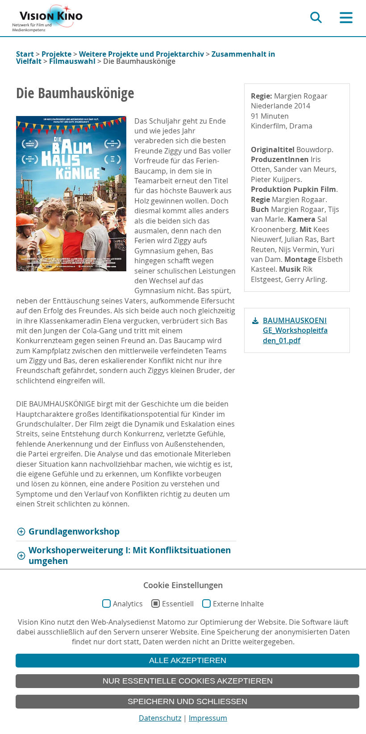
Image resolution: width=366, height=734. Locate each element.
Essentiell (178, 603)
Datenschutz (160, 718)
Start (25, 54)
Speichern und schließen (187, 701)
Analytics (128, 603)
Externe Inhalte (238, 603)
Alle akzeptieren (187, 660)
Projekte (56, 54)
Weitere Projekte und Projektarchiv (141, 54)
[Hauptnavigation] (346, 17)
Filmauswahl (72, 61)
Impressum (208, 718)
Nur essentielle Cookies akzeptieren (188, 680)
